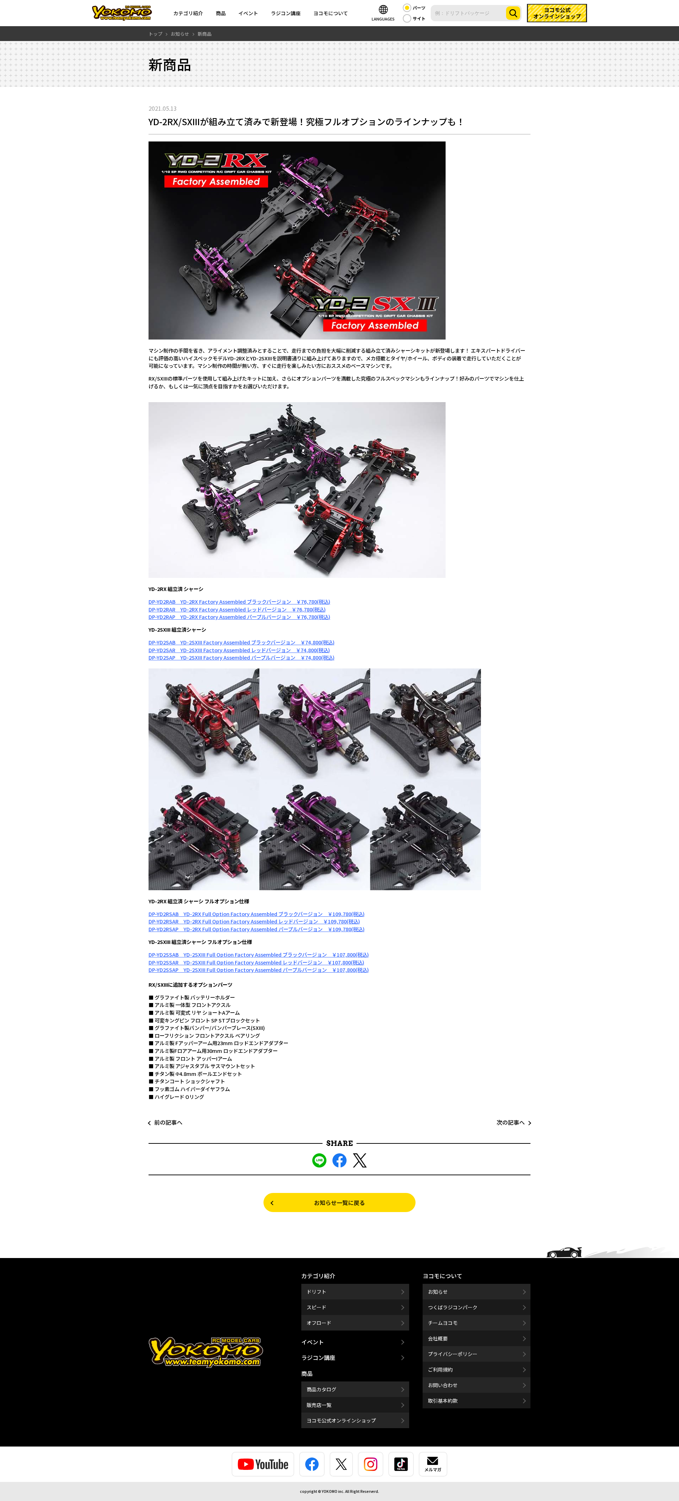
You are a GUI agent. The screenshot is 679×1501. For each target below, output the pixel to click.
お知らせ (438, 1291)
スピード (316, 1307)
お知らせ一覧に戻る (339, 1202)
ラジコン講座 (286, 13)
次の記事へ (513, 1122)
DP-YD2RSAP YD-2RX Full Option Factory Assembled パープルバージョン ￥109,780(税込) (257, 929)
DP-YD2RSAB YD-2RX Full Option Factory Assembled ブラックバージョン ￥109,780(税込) (257, 913)
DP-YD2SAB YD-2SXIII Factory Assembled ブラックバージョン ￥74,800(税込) (242, 642)
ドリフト (316, 1291)
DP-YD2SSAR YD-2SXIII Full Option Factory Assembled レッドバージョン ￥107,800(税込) (256, 962)
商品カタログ (321, 1389)
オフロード (319, 1322)
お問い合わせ (443, 1385)
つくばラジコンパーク (452, 1307)
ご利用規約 (440, 1369)
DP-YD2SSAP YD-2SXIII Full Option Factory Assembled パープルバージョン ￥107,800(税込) (259, 969)
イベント (248, 13)
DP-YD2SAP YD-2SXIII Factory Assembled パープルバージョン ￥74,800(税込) (242, 657)
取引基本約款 (443, 1400)
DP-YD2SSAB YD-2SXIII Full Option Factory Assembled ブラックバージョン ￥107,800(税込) (259, 954)
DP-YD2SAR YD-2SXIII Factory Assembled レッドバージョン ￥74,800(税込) (239, 650)
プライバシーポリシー (452, 1353)
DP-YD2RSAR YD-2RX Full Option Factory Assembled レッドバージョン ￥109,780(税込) (254, 921)
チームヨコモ (443, 1322)
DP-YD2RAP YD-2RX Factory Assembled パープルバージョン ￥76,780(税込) (239, 616)
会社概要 (438, 1338)
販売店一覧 (319, 1404)
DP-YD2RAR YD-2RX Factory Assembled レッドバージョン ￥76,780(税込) (237, 609)
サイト (419, 18)
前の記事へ (165, 1122)
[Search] (513, 13)
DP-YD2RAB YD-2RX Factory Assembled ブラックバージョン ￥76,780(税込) (239, 601)
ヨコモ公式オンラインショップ (341, 1420)
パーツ (419, 8)
